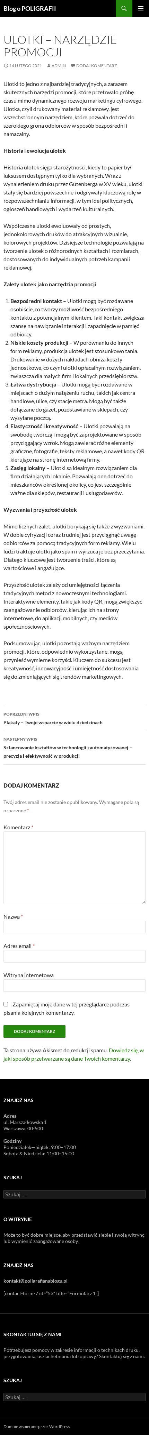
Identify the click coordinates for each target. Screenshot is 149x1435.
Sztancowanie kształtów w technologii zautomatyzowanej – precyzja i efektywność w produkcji (67, 747)
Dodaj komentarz (96, 65)
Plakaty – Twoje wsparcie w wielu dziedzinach (53, 718)
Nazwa (13, 916)
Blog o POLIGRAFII (29, 8)
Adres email (19, 945)
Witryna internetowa (28, 975)
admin (59, 65)
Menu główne (140, 8)
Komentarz (18, 827)
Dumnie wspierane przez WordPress (36, 1426)
